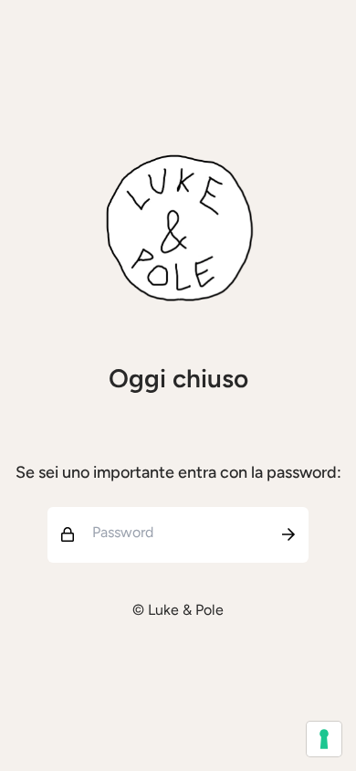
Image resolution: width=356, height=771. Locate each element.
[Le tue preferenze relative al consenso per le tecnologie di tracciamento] (324, 739)
